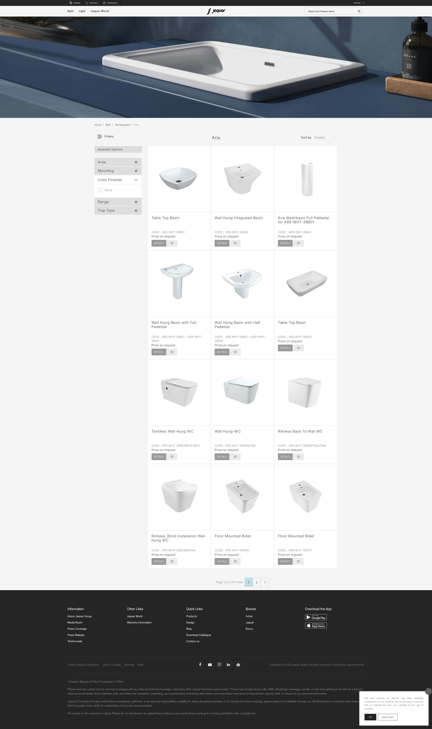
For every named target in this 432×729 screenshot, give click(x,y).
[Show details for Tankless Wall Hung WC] (179, 390)
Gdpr (140, 664)
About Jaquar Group (80, 616)
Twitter (219, 664)
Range (103, 202)
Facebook (200, 664)
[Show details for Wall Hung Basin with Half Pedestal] (242, 282)
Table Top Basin (166, 218)
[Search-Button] (359, 11)
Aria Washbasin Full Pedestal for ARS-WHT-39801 (303, 220)
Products (191, 616)
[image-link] (316, 617)
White (108, 190)
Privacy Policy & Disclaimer (83, 664)
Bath (71, 11)
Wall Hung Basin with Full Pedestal (174, 324)
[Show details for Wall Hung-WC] (242, 390)
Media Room (75, 622)
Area (102, 162)
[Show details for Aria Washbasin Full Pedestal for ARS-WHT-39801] (305, 177)
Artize (249, 616)
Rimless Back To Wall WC (300, 431)
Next (265, 582)
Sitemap (129, 664)
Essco (249, 628)
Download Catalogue (198, 635)
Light (82, 11)
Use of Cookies (112, 664)
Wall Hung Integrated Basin (239, 218)
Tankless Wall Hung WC (173, 431)
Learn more (389, 716)
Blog (189, 628)
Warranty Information (139, 622)
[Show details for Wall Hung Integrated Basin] (242, 177)
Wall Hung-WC (228, 431)
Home (98, 124)
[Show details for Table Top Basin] (179, 177)
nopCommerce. (355, 664)
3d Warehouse (238, 664)
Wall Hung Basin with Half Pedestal (237, 324)
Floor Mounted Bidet (233, 536)
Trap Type (106, 210)
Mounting (106, 171)
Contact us (192, 641)
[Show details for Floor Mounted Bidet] (242, 495)
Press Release (76, 635)
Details (159, 243)
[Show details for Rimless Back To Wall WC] (305, 390)
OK (370, 717)
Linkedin (228, 664)
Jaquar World (100, 11)
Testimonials (75, 641)
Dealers (76, 3)
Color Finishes (110, 180)
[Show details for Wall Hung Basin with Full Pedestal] (179, 282)
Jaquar (250, 622)
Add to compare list (171, 243)
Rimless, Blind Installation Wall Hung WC (178, 538)
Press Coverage (77, 628)
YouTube (209, 664)
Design (190, 622)
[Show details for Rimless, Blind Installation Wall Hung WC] (179, 495)
